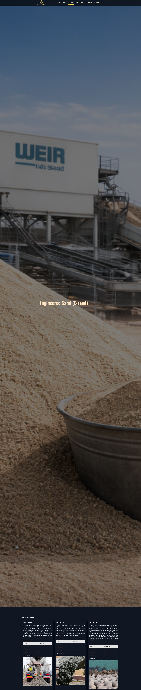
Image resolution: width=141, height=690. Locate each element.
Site (77, 2)
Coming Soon (98, 2)
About (64, 2)
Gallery (82, 2)
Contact (89, 2)
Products (71, 2)
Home (59, 2)
